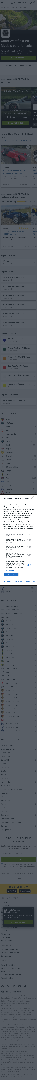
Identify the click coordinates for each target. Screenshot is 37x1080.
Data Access (18, 581)
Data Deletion (6, 581)
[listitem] (18, 534)
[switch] (29, 540)
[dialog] (18, 540)
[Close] (33, 498)
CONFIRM (11, 574)
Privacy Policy (30, 581)
